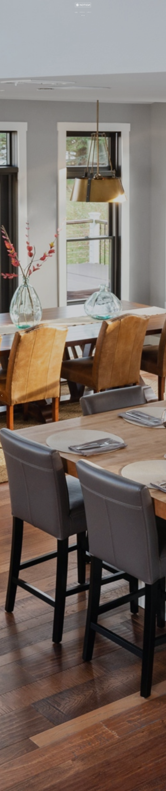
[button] (1, 395)
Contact (89, 12)
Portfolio (82, 12)
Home (76, 12)
